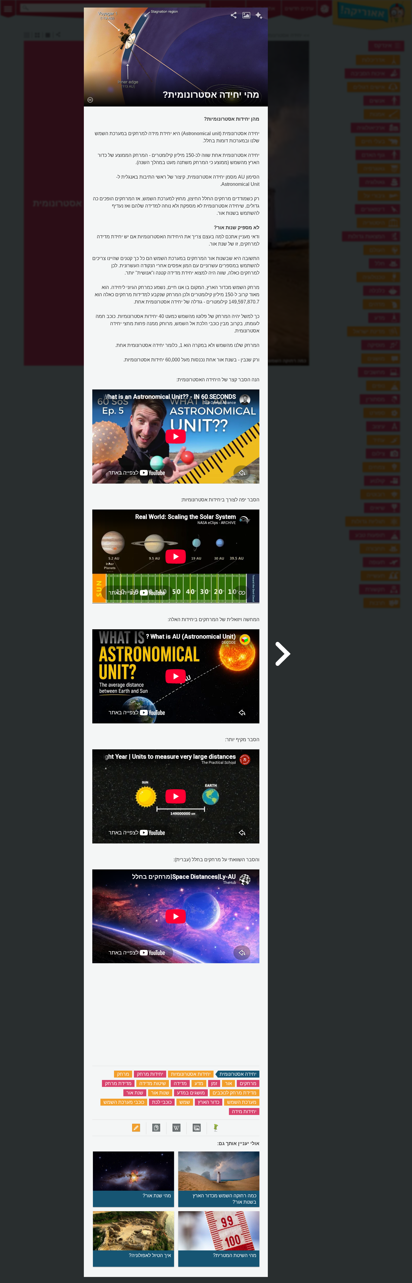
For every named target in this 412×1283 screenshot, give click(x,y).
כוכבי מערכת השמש (123, 1102)
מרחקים (248, 1083)
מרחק (123, 1074)
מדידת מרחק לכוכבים (234, 1092)
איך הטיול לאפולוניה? (150, 1255)
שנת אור (134, 1092)
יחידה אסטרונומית (238, 1074)
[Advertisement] (342, 98)
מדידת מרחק (118, 1083)
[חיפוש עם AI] (259, 16)
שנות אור (160, 1092)
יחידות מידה (244, 1111)
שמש (184, 1102)
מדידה (180, 1083)
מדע (199, 1083)
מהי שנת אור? (157, 1195)
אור (228, 1083)
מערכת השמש (241, 1102)
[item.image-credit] (90, 100)
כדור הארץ (208, 1102)
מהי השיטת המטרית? (234, 1255)
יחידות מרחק (150, 1074)
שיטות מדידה (152, 1083)
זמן (214, 1083)
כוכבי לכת (162, 1102)
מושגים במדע (191, 1092)
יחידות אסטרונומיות (191, 1074)
